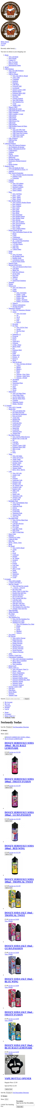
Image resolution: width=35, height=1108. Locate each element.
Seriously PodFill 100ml (19, 678)
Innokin (14, 556)
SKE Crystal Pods (18, 532)
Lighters (11, 181)
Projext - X (15, 357)
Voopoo (14, 575)
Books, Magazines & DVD (17, 149)
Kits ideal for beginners (19, 414)
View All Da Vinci (22, 327)
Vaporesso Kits (17, 431)
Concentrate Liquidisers (16, 657)
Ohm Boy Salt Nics (18, 603)
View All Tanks (17, 456)
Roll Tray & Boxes (18, 272)
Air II (18, 317)
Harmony (15, 83)
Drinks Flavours (17, 643)
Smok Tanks (16, 464)
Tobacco (15, 303)
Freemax (15, 478)
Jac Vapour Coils (17, 485)
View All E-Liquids (15, 581)
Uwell (14, 577)
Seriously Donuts (17, 674)
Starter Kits (12, 409)
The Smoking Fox (18, 102)
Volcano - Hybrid (21, 378)
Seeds (10, 253)
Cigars (14, 289)
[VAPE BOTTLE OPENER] (15, 1074)
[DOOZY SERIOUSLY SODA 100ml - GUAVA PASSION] (15, 808)
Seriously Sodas (17, 683)
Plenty (18, 371)
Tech (10, 162)
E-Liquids (8, 579)
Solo (17, 320)
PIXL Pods (15, 530)
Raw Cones (16, 208)
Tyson (14, 103)
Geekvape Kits (17, 423)
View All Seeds (17, 254)
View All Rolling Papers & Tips (22, 232)
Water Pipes (12, 391)
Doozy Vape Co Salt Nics (20, 591)
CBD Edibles (13, 119)
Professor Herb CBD (18, 93)
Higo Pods (15, 525)
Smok (14, 570)
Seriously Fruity (17, 676)
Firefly (14, 338)
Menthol (18, 631)
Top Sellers (12, 634)
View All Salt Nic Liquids (20, 586)
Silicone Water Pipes (18, 398)
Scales (10, 251)
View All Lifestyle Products (17, 145)
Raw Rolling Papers (18, 216)
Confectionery (13, 150)
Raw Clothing (16, 206)
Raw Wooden (16, 225)
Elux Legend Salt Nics (19, 598)
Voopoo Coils (16, 497)
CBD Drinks (12, 116)
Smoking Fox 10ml (18, 621)
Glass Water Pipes (18, 395)
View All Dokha (21, 293)
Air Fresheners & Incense (16, 147)
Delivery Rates (13, 63)
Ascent (18, 329)
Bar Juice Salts (16, 589)
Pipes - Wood (16, 199)
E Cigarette (8, 405)
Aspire (14, 549)
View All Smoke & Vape (16, 168)
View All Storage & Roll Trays (21, 267)
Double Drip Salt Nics (19, 593)
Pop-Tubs (15, 275)
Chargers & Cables (14, 537)
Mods (10, 544)
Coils (10, 471)
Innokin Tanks (16, 463)
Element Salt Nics (17, 595)
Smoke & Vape (9, 166)
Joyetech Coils (16, 487)
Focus (14, 339)
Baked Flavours (17, 640)
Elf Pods (15, 522)
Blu (13, 551)
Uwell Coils (16, 499)
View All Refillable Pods (20, 503)
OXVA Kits (16, 426)
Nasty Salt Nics (17, 601)
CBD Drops (12, 117)
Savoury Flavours (17, 648)
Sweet (18, 629)
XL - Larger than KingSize (20, 240)
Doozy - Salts (16, 671)
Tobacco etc (12, 286)
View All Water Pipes (19, 393)
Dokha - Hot (20, 298)
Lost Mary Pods (17, 529)
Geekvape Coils (17, 480)
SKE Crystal (16, 449)
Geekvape (15, 555)
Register (7, 707)
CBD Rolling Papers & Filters (18, 126)
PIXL (14, 452)
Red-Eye (15, 358)
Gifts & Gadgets (14, 155)
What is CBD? (13, 107)
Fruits (18, 627)
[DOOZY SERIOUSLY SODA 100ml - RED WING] (15, 841)
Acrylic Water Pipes (18, 397)
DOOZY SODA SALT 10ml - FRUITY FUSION (19, 1013)
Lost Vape (15, 565)
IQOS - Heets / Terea (15, 542)
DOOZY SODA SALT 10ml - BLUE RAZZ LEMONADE (19, 1046)
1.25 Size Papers (17, 244)
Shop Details (12, 58)
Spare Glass (12, 534)
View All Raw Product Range (21, 202)
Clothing (11, 152)
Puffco (14, 352)
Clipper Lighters (17, 185)
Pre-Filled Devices (14, 435)
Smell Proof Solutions (19, 280)
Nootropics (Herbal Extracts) (17, 161)
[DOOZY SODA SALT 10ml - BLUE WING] (15, 975)
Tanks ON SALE (17, 457)
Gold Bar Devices (18, 523)
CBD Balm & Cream (15, 109)
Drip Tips (11, 541)
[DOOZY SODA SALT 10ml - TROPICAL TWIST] (15, 908)
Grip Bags (15, 268)
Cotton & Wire (13, 539)
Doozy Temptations (18, 673)
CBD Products (9, 69)
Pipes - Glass (16, 195)
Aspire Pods (16, 504)
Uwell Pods (16, 511)
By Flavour (12, 636)
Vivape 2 (15, 385)
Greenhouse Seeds (18, 260)
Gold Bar (15, 442)
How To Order (13, 62)
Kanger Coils (16, 489)
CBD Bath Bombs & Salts (17, 110)
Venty (18, 372)
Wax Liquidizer (17, 664)
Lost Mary (15, 444)
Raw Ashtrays (16, 204)
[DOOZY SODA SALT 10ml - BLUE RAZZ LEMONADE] (15, 1041)
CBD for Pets (13, 140)
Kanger (14, 563)
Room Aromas (13, 164)
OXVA (14, 492)
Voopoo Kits (16, 433)
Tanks (10, 454)
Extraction (15, 178)
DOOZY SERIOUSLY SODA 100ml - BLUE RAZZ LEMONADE (19, 745)
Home (6, 55)
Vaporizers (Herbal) (15, 308)
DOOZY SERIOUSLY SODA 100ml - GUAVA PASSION (19, 813)
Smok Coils (16, 494)
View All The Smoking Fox (21, 619)
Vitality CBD (16, 105)
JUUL (14, 562)
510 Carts (15, 516)
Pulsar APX (16, 355)
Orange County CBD (19, 90)
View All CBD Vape (18, 129)
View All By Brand (18, 548)
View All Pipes (17, 194)
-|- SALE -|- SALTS (18, 588)
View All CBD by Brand (20, 76)
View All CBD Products (16, 70)
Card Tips (15, 246)
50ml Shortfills (13, 610)
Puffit (14, 353)
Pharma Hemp (16, 91)
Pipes (10, 192)
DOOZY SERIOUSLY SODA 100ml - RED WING (19, 847)
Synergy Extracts (17, 98)
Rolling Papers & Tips (15, 230)
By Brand (12, 546)
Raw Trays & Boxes (18, 223)
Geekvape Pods (17, 506)
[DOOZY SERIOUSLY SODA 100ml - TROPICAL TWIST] (15, 875)
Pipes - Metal (16, 197)
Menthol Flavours (17, 647)
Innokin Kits (16, 419)
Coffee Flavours (17, 641)
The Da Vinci (20, 331)
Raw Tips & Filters (18, 221)
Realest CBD (16, 95)
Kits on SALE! (17, 416)
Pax (13, 348)
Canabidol (15, 79)
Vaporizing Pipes (17, 383)
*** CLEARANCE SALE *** (18, 169)
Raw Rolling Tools (18, 218)
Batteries (11, 536)
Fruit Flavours (16, 645)
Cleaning (15, 400)
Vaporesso (15, 574)
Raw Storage (16, 220)
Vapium (14, 381)
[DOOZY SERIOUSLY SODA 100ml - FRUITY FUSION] (15, 775)
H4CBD (11, 142)
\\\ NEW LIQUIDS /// (15, 582)
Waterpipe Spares (17, 402)
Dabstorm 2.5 (16, 334)
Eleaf (14, 477)
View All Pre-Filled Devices (21, 437)
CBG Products (13, 138)
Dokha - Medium (21, 296)
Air (17, 315)
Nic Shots (12, 614)
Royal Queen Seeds (18, 261)
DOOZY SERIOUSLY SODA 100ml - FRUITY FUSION (19, 780)
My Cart (7, 704)
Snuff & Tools (13, 263)
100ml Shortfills (13, 612)
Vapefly (14, 572)
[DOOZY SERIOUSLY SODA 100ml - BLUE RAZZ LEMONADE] (19, 739)
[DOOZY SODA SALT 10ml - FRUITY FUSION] (15, 1008)
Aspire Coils (16, 475)
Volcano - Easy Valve (23, 374)
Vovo (14, 386)
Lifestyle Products (10, 143)
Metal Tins (15, 270)
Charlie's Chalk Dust (15, 655)
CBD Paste (12, 122)
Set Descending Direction (21, 727)
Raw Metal (15, 213)
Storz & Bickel (17, 362)
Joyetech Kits (16, 424)
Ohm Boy (12, 688)
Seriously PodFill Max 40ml (21, 680)
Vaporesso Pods (17, 513)
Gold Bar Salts (16, 600)
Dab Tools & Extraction (16, 173)
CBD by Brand (13, 74)
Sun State (15, 96)
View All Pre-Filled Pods (20, 520)
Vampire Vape (13, 695)
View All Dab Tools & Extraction (22, 175)
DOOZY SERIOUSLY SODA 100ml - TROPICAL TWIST (19, 880)
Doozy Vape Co (13, 667)
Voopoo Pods (16, 515)
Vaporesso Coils (17, 496)
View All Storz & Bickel (23, 364)
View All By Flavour (18, 638)
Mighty (18, 367)
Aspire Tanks (16, 459)
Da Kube (15, 324)
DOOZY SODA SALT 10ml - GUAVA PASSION (19, 947)
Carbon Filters (16, 249)
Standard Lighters (17, 187)
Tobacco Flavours (17, 652)
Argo (18, 319)
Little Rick (15, 84)
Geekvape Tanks (17, 461)
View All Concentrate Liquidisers (22, 659)
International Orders (15, 65)
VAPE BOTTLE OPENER (18, 1078)
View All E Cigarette (15, 407)
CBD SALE (12, 72)
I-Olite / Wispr (16, 345)
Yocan (14, 390)
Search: (3, 699)
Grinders (11, 180)
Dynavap (15, 336)
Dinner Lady (12, 666)
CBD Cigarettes (13, 112)
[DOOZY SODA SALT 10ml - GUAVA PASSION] (15, 942)
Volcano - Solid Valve (23, 376)
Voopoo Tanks (16, 468)
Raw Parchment (17, 214)
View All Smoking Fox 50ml (25, 624)
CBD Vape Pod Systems (20, 133)
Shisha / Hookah (17, 404)
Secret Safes (16, 273)
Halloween (12, 157)
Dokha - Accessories (22, 301)
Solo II (18, 322)
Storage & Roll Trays (15, 265)
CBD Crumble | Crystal (16, 114)
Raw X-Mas (16, 227)
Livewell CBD (17, 86)
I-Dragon (15, 343)
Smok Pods (15, 509)
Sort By (3, 727)
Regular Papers (17, 242)
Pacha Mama (13, 692)
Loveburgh (15, 88)
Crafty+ (18, 365)
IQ (17, 332)
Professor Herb (17, 350)
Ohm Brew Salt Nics (18, 605)
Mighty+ (19, 369)
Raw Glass (15, 209)
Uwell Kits (15, 430)
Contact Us (12, 60)
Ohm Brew (12, 690)
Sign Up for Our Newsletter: (25, 1103)
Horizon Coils (16, 482)
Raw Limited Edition (18, 228)
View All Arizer (21, 313)
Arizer (14, 312)
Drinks (11, 154)
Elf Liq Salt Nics (17, 596)
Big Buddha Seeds (18, 256)
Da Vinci (15, 326)
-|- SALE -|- (12, 615)
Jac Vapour (15, 558)
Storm (14, 360)
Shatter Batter (16, 662)
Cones (14, 235)
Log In (7, 709)
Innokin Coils (16, 483)
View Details (9, 921)
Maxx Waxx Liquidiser (19, 660)
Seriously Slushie (17, 681)
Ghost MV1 (16, 341)
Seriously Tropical (18, 685)
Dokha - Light (20, 294)
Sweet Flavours (17, 650)
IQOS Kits (15, 421)
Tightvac (15, 277)
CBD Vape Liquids (18, 135)
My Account (8, 702)
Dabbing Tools (17, 176)
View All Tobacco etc (19, 287)
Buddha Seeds (16, 258)
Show (2, 734)
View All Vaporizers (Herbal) (21, 310)
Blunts (14, 234)
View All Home (13, 57)
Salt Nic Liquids (14, 584)
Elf (13, 440)
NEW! (7, 67)
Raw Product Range (15, 201)
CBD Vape (12, 128)
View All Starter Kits (18, 411)
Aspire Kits (15, 418)
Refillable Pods (13, 501)
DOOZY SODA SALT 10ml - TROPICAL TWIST (19, 914)
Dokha (14, 291)
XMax (14, 388)
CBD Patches (13, 124)
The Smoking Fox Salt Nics (21, 607)
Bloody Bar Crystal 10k (19, 438)
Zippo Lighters (17, 190)
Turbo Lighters (17, 188)
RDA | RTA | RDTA (18, 470)
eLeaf (14, 553)
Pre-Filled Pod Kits (18, 412)
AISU (10, 654)
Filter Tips (15, 247)
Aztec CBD (16, 77)
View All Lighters (17, 183)
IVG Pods (15, 527)
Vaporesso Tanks (17, 466)
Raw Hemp (16, 211)
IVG (13, 450)
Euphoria (15, 81)
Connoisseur (16, 237)
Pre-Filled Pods (13, 518)
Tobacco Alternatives (18, 305)
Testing (11, 284)
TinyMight (15, 379)
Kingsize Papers (17, 239)
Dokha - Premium (21, 299)
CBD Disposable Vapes (19, 131)
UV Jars (15, 279)
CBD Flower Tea (14, 121)
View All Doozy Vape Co (20, 669)
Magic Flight (16, 346)
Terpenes (11, 282)
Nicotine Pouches (14, 159)
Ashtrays (11, 171)
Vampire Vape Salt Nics (19, 608)
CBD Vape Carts (17, 136)
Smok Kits (15, 428)
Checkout (8, 705)
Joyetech (15, 560)
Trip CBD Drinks (17, 100)
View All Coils (17, 473)
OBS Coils (15, 490)
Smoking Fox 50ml (18, 622)
